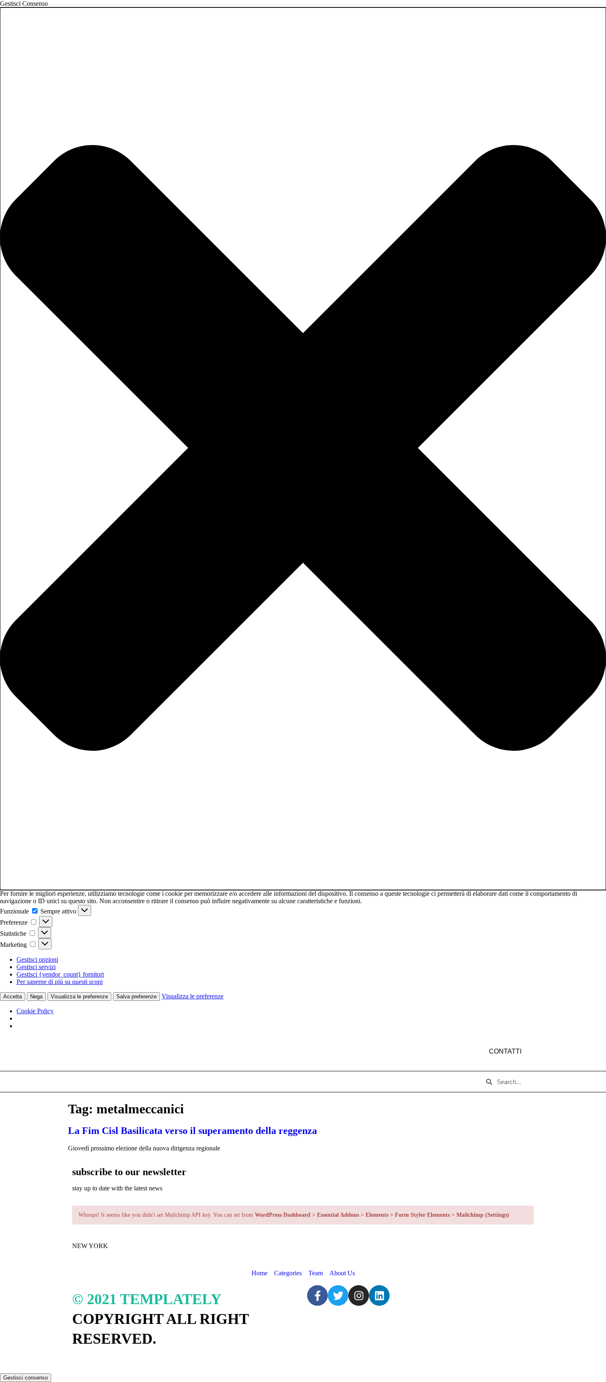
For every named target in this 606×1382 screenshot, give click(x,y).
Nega (36, 996)
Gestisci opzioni (37, 959)
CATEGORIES (175, 1081)
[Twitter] (338, 1295)
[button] (303, 448)
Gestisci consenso (25, 1378)
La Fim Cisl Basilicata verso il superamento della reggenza (192, 1130)
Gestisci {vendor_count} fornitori (60, 974)
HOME (85, 1081)
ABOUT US (125, 1081)
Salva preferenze (136, 996)
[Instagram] (358, 1295)
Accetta (12, 996)
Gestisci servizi (36, 966)
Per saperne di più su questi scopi (59, 981)
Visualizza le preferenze (79, 996)
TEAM (219, 1081)
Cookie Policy (35, 1010)
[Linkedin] (379, 1295)
